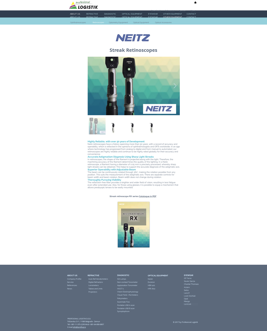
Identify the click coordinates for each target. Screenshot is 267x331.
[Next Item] (175, 86)
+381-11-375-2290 (78, 324)
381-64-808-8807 (97, 324)
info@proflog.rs (79, 327)
